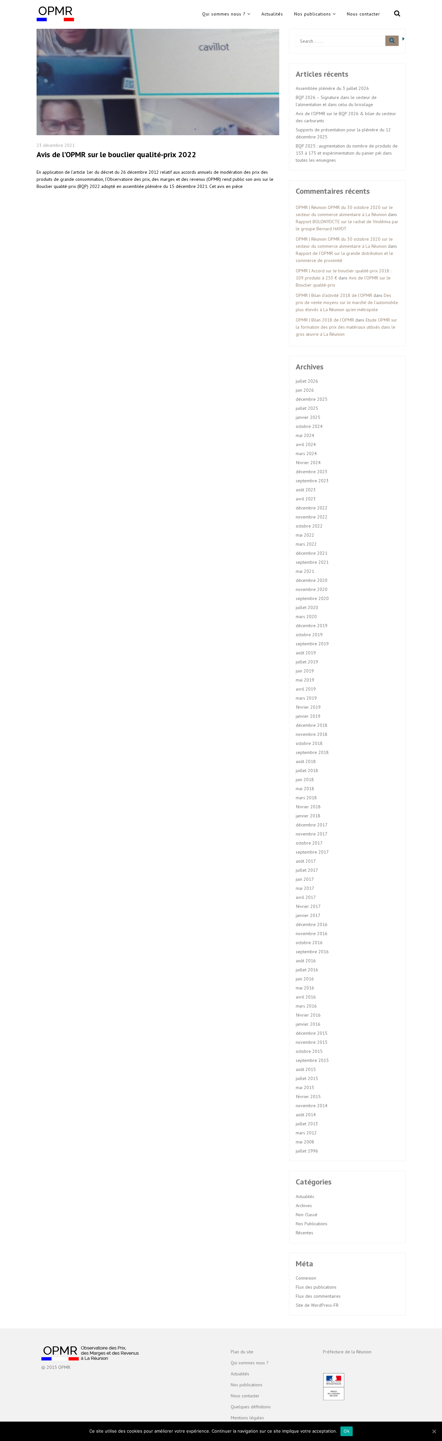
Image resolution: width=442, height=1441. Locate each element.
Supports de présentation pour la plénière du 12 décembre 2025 (343, 133)
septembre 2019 (312, 644)
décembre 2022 (311, 508)
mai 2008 (305, 1142)
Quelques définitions (251, 1407)
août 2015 (306, 1069)
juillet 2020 (307, 607)
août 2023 (306, 490)
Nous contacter (363, 14)
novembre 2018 (311, 734)
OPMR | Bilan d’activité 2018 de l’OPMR (334, 295)
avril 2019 (306, 689)
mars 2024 (306, 453)
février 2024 (308, 462)
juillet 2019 (307, 662)
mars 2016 (306, 1006)
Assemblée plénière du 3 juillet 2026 (332, 88)
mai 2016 (305, 988)
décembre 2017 (311, 825)
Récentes (304, 1233)
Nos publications (312, 14)
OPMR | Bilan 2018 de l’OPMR (325, 320)
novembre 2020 (311, 589)
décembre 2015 (311, 1033)
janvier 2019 (308, 716)
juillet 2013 (307, 1124)
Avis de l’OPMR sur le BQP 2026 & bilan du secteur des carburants (346, 117)
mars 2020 (306, 616)
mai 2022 (305, 535)
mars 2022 (306, 544)
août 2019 (306, 653)
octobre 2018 (309, 743)
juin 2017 (305, 879)
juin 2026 (305, 390)
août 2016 (306, 961)
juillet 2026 (307, 381)
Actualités (272, 14)
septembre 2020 (312, 598)
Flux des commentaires (318, 1296)
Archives (304, 1205)
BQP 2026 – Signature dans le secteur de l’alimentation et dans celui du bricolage (336, 100)
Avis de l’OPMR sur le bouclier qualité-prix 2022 (116, 154)
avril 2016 (306, 997)
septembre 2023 (312, 481)
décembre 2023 (311, 472)
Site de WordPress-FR (317, 1305)
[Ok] (434, 1431)
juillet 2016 (307, 970)
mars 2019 (306, 698)
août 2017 (306, 861)
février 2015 (308, 1096)
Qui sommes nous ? (224, 14)
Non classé (306, 1214)
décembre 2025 (311, 399)
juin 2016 (305, 979)
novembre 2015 (311, 1042)
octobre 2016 (309, 942)
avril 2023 (306, 499)
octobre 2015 (309, 1051)
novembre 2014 (311, 1105)
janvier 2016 (308, 1024)
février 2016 (308, 1015)
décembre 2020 (311, 580)
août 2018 (306, 761)
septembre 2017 (312, 852)
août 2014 (306, 1115)
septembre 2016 (312, 952)
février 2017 (308, 906)
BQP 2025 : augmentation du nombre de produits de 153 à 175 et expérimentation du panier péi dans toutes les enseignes (347, 153)
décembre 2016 (311, 924)
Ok (346, 1431)
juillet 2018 (307, 770)
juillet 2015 (307, 1078)
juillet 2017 (307, 870)
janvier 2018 (308, 816)
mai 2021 (305, 571)
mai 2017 (305, 888)
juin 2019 (305, 671)
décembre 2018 (311, 725)
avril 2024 (306, 444)
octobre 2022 (309, 526)
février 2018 (308, 807)
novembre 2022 (311, 517)
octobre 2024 (309, 426)
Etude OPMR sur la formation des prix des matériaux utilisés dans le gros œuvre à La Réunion (346, 327)
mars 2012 (306, 1133)
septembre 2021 (312, 562)
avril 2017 (306, 897)
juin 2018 (305, 779)
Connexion (306, 1278)
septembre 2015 (312, 1060)
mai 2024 (305, 435)
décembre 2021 (311, 553)
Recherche (395, 14)
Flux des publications (316, 1287)
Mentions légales (247, 1418)
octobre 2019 (309, 635)
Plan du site (242, 1352)
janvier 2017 (308, 915)
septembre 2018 (312, 752)
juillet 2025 (307, 408)
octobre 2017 (309, 843)
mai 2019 (305, 680)
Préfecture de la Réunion (347, 1352)
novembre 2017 (311, 834)
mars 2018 (306, 798)
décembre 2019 (311, 625)
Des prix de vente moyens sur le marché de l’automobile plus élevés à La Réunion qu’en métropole (347, 302)
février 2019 (308, 707)
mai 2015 (305, 1087)
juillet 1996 (307, 1151)
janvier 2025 (308, 417)
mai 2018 (305, 788)
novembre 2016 (311, 933)
